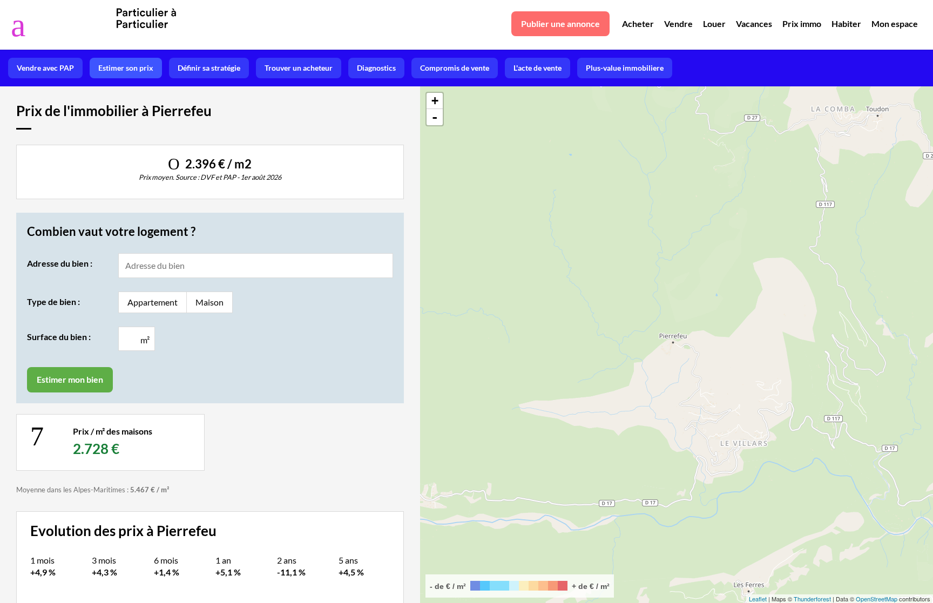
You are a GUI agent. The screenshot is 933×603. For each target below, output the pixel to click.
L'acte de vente (537, 67)
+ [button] (434, 100)
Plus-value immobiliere (625, 67)
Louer (714, 23)
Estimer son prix (125, 67)
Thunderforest (812, 598)
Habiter (846, 23)
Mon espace (894, 23)
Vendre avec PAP (45, 67)
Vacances (754, 23)
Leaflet (758, 598)
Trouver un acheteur (299, 67)
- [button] (434, 117)
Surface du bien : (59, 336)
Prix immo (801, 23)
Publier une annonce (560, 23)
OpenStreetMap (876, 598)
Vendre (678, 23)
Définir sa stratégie (209, 67)
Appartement (152, 302)
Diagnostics (376, 67)
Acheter (638, 23)
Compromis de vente (454, 67)
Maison (209, 302)
